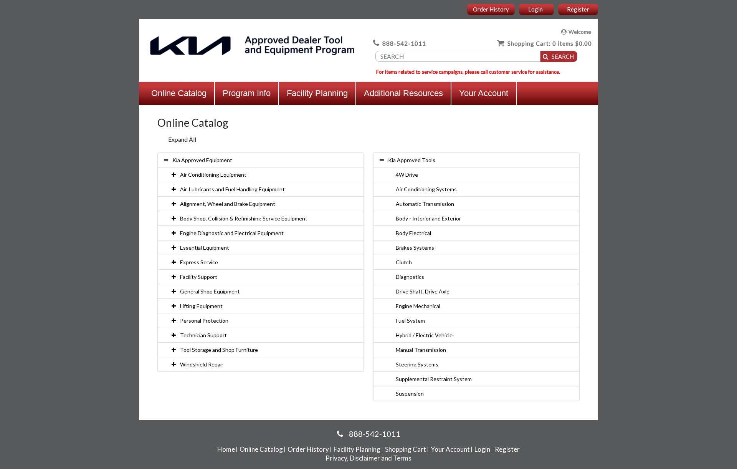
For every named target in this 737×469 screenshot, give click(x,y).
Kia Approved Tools (411, 160)
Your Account (483, 93)
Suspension (410, 393)
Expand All (182, 139)
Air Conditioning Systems (426, 189)
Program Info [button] (247, 93)
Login (535, 9)
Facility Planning (317, 93)
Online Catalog (179, 93)
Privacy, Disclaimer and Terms (368, 458)
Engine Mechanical (418, 306)
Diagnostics (410, 276)
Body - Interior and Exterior (428, 218)
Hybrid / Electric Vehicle (424, 335)
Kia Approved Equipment (202, 160)
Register (578, 9)
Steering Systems (417, 364)
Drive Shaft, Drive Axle (422, 291)
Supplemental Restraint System (434, 379)
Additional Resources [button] (403, 93)
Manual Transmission (421, 349)
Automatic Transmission (425, 204)
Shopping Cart (405, 449)
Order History (491, 9)
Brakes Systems (415, 247)
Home (226, 449)
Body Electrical (413, 233)
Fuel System (410, 320)
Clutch (404, 262)
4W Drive (407, 174)
